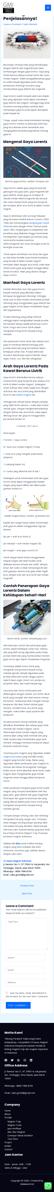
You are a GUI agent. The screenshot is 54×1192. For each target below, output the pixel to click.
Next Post (27, 893)
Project (8, 1142)
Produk (8, 1117)
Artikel (7, 1145)
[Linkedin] (31, 1060)
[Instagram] (24, 1060)
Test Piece (13, 1138)
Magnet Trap (14, 1121)
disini (17, 843)
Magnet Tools (15, 1124)
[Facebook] (5, 1060)
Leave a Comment (12, 24)
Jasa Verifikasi (14, 1128)
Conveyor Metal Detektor (20, 1135)
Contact (8, 1149)
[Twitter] (12, 1060)
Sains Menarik (30, 24)
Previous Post (27, 885)
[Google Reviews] (18, 1060)
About (7, 1113)
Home (7, 1110)
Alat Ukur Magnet (16, 1131)
